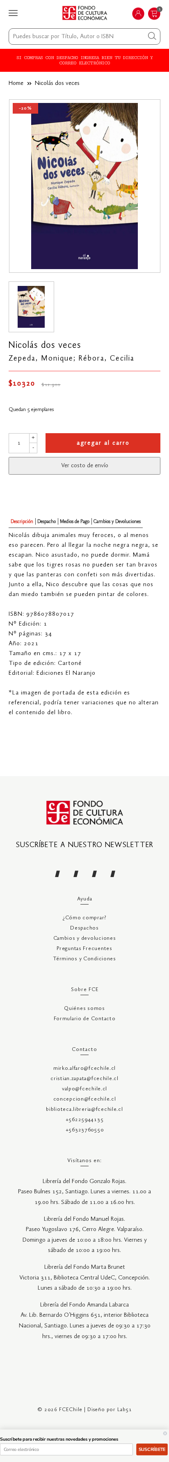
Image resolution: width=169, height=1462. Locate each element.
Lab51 (124, 1410)
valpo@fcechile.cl (84, 1089)
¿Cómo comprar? (84, 918)
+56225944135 (85, 1120)
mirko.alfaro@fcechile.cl (84, 1068)
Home (16, 83)
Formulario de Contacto (85, 1019)
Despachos (84, 928)
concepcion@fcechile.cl (84, 1099)
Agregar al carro (103, 443)
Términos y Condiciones (84, 959)
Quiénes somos (84, 1008)
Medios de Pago (74, 521)
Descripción (22, 521)
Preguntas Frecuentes (84, 949)
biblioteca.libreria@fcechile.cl (84, 1109)
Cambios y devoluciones (84, 938)
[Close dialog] (165, 1433)
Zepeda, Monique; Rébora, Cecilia (72, 358)
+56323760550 (85, 1130)
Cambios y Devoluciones (117, 521)
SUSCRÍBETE (152, 1449)
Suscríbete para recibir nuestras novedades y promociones (59, 1439)
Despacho (46, 521)
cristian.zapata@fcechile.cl (84, 1079)
